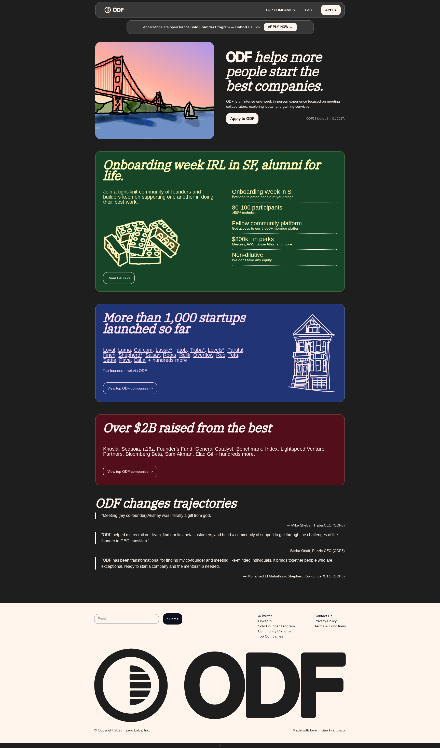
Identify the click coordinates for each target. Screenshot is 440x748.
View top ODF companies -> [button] (130, 388)
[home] (179, 10)
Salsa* (152, 355)
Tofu (233, 355)
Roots (169, 355)
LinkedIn (265, 621)
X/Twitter (265, 616)
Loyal (109, 350)
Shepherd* (130, 355)
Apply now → (280, 27)
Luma (124, 350)
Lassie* (164, 350)
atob (182, 350)
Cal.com (143, 350)
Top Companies (270, 636)
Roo (220, 355)
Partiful (235, 350)
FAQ (308, 10)
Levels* (216, 350)
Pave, (125, 360)
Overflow (203, 355)
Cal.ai (140, 360)
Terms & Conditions (330, 626)
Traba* (197, 350)
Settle (109, 360)
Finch (109, 355)
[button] (331, 10)
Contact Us (323, 616)
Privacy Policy (325, 621)
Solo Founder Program (276, 626)
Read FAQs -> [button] (118, 278)
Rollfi (184, 355)
